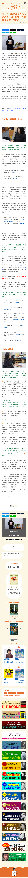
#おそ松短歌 (19, 266)
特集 (5, 679)
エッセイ (15, 10)
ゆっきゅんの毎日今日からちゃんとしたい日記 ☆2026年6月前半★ (19, 681)
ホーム (4, 10)
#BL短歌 (20, 86)
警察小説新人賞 (21, 693)
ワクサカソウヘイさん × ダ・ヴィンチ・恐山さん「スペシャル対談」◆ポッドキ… (8, 681)
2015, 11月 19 (7, 309)
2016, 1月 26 (19, 340)
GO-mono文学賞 (12, 693)
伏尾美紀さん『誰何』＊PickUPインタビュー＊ (8, 662)
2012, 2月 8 (14, 178)
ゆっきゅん (16, 695)
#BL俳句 (10, 336)
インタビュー (7, 659)
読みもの (9, 10)
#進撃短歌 (17, 264)
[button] (8, 609)
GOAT (5, 693)
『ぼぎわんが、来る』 (9, 546)
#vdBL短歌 (10, 221)
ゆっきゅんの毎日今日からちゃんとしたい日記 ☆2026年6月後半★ (19, 661)
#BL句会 (18, 334)
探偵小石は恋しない (8, 695)
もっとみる (13, 640)
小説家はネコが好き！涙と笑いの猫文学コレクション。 (12, 554)
